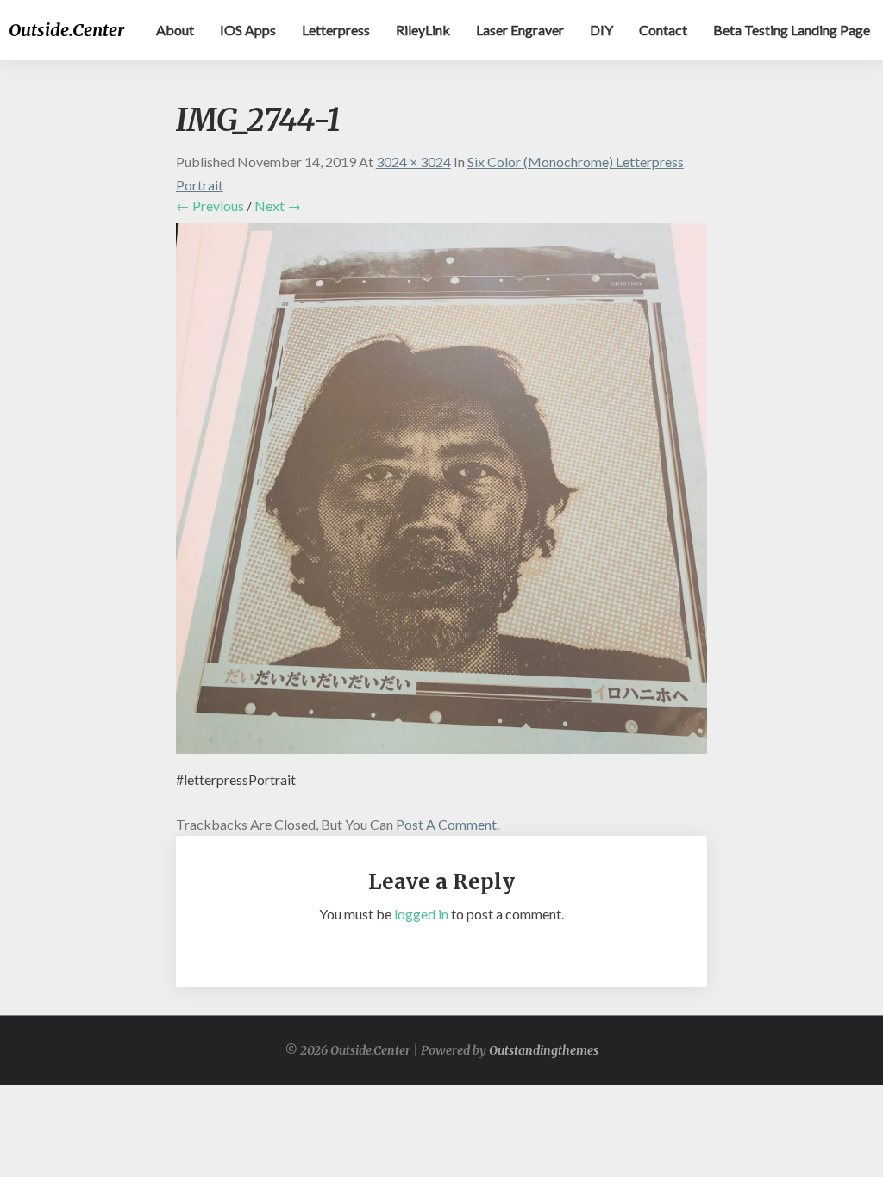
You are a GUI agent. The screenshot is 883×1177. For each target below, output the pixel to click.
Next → (277, 205)
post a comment (446, 824)
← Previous (210, 205)
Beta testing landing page (791, 30)
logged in (421, 914)
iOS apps (248, 30)
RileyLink (423, 30)
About (175, 30)
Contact (663, 30)
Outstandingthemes (543, 1050)
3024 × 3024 (413, 161)
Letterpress (336, 30)
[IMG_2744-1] (442, 493)
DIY (601, 30)
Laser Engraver (520, 30)
